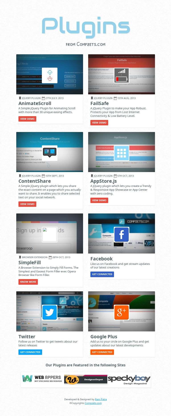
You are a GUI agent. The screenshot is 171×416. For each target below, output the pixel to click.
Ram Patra (101, 399)
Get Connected (102, 274)
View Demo (27, 118)
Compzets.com (93, 403)
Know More (28, 281)
